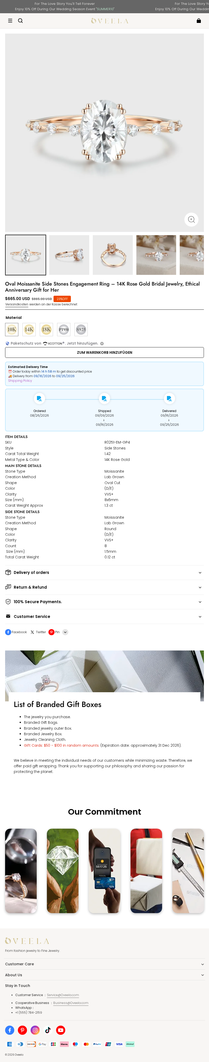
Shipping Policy (20, 380)
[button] (10, 21)
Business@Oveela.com (70, 1003)
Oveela (19, 1055)
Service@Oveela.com (63, 995)
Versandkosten (16, 304)
